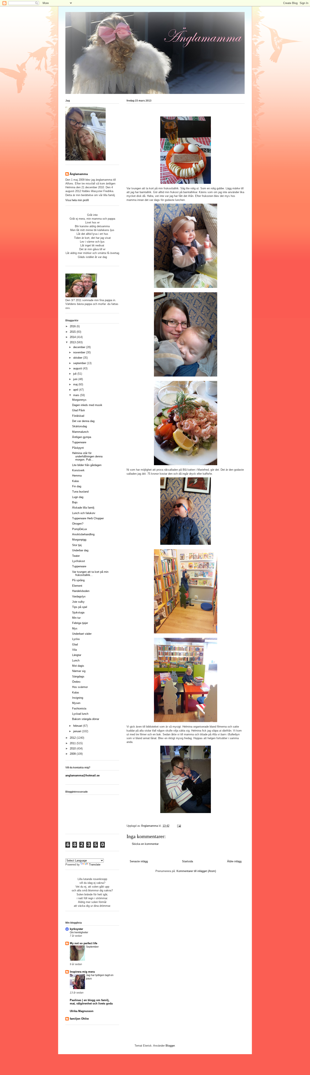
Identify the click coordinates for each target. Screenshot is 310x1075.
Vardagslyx (79, 596)
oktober (78, 357)
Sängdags (78, 676)
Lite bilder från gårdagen (86, 465)
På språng (78, 580)
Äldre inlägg (234, 861)
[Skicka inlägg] (179, 825)
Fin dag (76, 486)
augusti (78, 368)
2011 (73, 743)
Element (77, 585)
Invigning (77, 697)
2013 (73, 342)
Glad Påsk (78, 410)
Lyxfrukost (78, 561)
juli (75, 373)
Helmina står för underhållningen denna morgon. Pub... (87, 456)
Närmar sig (78, 671)
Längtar (76, 655)
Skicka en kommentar (145, 843)
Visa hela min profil (77, 200)
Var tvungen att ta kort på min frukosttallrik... (90, 573)
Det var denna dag (83, 421)
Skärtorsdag (79, 426)
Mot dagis (78, 665)
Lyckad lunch (80, 713)
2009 (73, 753)
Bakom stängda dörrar (85, 719)
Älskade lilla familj (83, 507)
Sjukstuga (78, 612)
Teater (76, 555)
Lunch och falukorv (83, 513)
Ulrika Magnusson (81, 1011)
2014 (73, 337)
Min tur (76, 617)
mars (76, 395)
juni (75, 379)
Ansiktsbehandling (83, 534)
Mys (74, 628)
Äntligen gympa (81, 437)
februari (78, 725)
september (80, 363)
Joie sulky (78, 601)
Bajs (75, 502)
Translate (94, 864)
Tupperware (79, 442)
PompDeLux (79, 529)
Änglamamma (79, 174)
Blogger (170, 1045)
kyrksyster (76, 929)
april (76, 389)
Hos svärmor (80, 687)
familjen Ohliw (79, 1018)
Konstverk (78, 470)
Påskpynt (78, 447)
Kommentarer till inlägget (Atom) (196, 871)
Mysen (76, 703)
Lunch (76, 660)
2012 (73, 737)
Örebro (76, 681)
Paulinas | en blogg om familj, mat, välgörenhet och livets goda (91, 1002)
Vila (74, 649)
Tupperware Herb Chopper (88, 518)
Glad (75, 644)
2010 (73, 748)
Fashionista (79, 708)
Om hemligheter (79, 932)
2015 (73, 331)
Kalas (75, 481)
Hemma (77, 475)
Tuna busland (80, 491)
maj (75, 384)
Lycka (76, 639)
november (79, 352)
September (92, 946)
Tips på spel (79, 607)
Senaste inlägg (139, 861)
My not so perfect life (83, 943)
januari (77, 731)
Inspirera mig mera (82, 971)
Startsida (187, 861)
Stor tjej (77, 545)
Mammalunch (80, 431)
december (79, 347)
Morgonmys (79, 399)
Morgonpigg (79, 539)
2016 (73, 326)
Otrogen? (77, 523)
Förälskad (78, 415)
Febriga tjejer (80, 623)
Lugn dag (77, 497)
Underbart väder (82, 633)
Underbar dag (80, 550)
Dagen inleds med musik (87, 405)
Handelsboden (80, 591)
